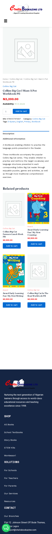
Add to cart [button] (11, 246)
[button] (5, 21)
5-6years (12, 122)
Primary (27, 122)
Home (5, 79)
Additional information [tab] (14, 139)
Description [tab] (8, 133)
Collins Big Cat (16, 79)
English (20, 122)
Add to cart (21, 111)
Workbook (36, 122)
